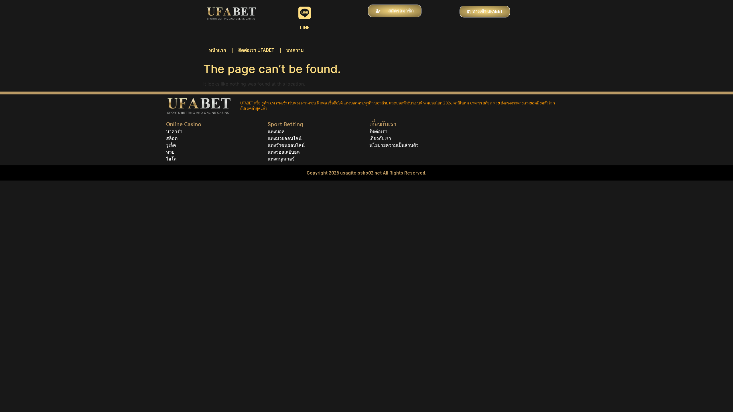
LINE (305, 27)
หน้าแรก (217, 50)
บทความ (295, 50)
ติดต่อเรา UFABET (256, 50)
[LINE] (304, 13)
